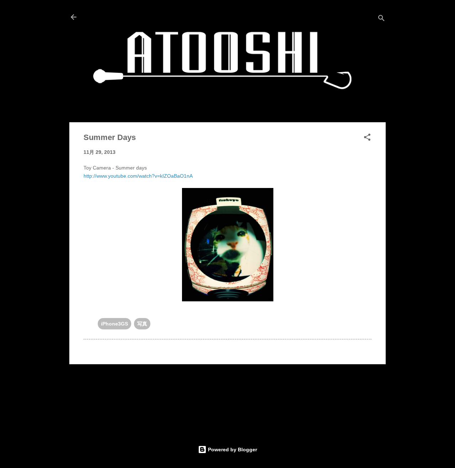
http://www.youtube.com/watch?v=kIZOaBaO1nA (138, 176)
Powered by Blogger (232, 449)
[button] (367, 138)
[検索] (381, 19)
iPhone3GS (114, 324)
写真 (142, 324)
